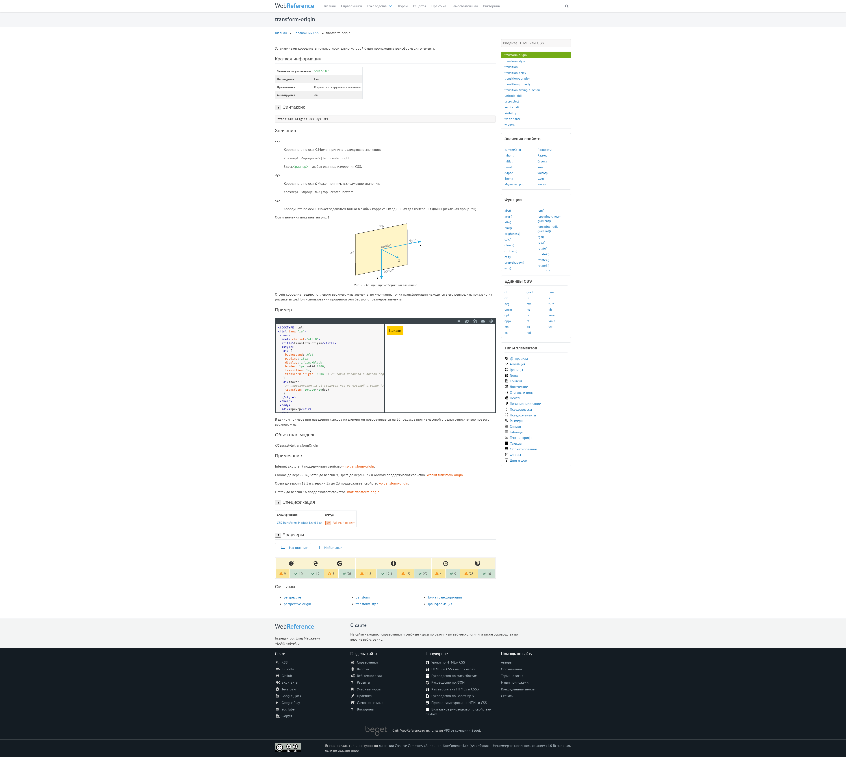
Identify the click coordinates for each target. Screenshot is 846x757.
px (528, 326)
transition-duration (518, 78)
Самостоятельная (464, 6)
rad (529, 332)
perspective (292, 597)
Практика (438, 6)
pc (528, 315)
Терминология (512, 675)
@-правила (519, 358)
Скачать (507, 696)
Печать (515, 398)
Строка (542, 161)
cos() (508, 257)
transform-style (367, 604)
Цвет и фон (518, 460)
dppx (508, 321)
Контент (516, 381)
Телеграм (289, 689)
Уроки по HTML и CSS (448, 662)
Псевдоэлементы (523, 415)
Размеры (516, 420)
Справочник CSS (306, 33)
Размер (542, 155)
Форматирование (523, 449)
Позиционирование (525, 403)
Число (542, 184)
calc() (508, 239)
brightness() (513, 233)
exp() (508, 268)
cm (506, 298)
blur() (508, 228)
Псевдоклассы (521, 409)
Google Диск (291, 696)
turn (551, 304)
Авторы (506, 662)
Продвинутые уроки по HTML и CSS (459, 702)
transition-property (518, 84)
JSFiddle (288, 669)
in (528, 298)
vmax (552, 315)
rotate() (542, 248)
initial (508, 161)
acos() (508, 216)
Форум (287, 716)
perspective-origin (297, 604)
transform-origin (516, 55)
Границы (516, 369)
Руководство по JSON (448, 682)
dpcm (508, 309)
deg (507, 304)
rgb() (541, 237)
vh (550, 309)
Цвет (541, 178)
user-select (512, 101)
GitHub (287, 675)
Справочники (351, 6)
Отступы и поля (522, 392)
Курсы (403, 6)
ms (528, 309)
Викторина (491, 6)
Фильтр (543, 173)
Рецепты (419, 6)
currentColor (513, 149)
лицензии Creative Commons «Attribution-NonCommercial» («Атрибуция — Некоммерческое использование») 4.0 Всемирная (474, 745)
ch (506, 292)
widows (510, 124)
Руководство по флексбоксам (454, 675)
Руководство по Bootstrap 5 (452, 696)
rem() (541, 210)
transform (363, 597)
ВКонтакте (289, 682)
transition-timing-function (522, 90)
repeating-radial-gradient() (549, 228)
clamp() (509, 245)
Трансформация (439, 604)
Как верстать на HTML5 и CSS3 (455, 689)
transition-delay (515, 73)
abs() (508, 210)
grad (530, 292)
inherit (509, 155)
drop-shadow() (514, 262)
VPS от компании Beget (462, 730)
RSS (285, 662)
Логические (519, 386)
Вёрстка (363, 669)
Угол (541, 167)
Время (509, 178)
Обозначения (511, 669)
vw (550, 326)
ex (506, 332)
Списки (515, 426)
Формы (515, 454)
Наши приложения (515, 682)
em (506, 326)
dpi (507, 315)
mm (529, 304)
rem (551, 292)
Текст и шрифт (521, 437)
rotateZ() (543, 265)
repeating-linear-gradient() (549, 218)
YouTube (288, 709)
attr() (508, 222)
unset (508, 167)
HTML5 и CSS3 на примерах (453, 669)
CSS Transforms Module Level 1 (298, 522)
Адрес (509, 173)
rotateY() (543, 260)
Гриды (514, 375)
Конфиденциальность (517, 689)
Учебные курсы (369, 689)
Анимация (517, 364)
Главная (330, 6)
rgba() (541, 242)
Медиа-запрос (514, 184)
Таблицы (516, 432)
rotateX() (543, 254)
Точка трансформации (444, 597)
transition (511, 67)
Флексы (516, 443)
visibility (510, 113)
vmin (552, 321)
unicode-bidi (513, 95)
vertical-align (513, 107)
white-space (513, 119)
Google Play (291, 702)
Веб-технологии (369, 675)
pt (528, 321)
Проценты (544, 149)
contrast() (511, 251)
